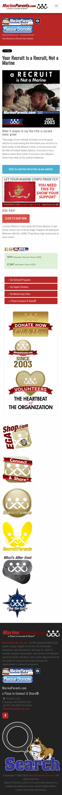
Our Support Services (19, 287)
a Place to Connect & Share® (23, 301)
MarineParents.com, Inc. (41, 775)
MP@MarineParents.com (16, 709)
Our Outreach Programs (20, 280)
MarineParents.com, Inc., (15, 642)
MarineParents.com (10, 35)
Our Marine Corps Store (20, 294)
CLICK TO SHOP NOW (16, 218)
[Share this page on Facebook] (37, 21)
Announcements (27, 35)
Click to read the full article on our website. (31, 169)
